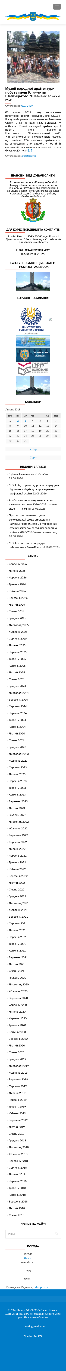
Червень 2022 (18, 855)
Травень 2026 (17, 584)
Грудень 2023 (17, 747)
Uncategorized (29, 156)
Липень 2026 (17, 570)
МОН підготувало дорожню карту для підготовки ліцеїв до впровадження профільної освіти (34, 489)
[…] (30, 150)
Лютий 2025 (17, 672)
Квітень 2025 (17, 665)
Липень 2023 (17, 774)
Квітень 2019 (17, 1113)
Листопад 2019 (19, 1066)
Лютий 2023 (17, 808)
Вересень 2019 (18, 1079)
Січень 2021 (16, 971)
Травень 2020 (17, 1025)
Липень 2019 (17, 1093)
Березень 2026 (18, 598)
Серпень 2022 (18, 842)
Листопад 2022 (19, 821)
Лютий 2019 (17, 1127)
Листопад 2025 (19, 625)
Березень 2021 (18, 957)
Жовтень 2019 (18, 1072)
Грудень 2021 (17, 896)
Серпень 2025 (18, 638)
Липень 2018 (17, 1174)
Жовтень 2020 (18, 991)
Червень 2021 (18, 937)
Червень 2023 (18, 781)
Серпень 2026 (18, 564)
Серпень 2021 (18, 923)
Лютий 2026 (17, 604)
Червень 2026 (18, 577)
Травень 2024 (17, 720)
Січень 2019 (16, 1133)
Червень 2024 (18, 713)
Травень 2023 (17, 787)
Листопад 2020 (19, 984)
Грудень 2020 (17, 977)
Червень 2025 (18, 652)
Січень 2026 (16, 611)
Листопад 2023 (19, 754)
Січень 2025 (16, 679)
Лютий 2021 (17, 964)
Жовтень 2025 (18, 631)
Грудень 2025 (17, 618)
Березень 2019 (18, 1120)
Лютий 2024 (17, 733)
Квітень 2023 (17, 794)
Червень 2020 (18, 1018)
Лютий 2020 (17, 1045)
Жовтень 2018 (18, 1154)
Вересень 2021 (18, 916)
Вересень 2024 (18, 699)
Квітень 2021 (17, 950)
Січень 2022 (16, 889)
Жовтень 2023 (18, 760)
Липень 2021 (17, 930)
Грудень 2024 (17, 686)
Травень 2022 (17, 862)
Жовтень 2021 (18, 910)
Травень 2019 (17, 1106)
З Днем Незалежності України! (28, 474)
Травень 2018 (17, 1188)
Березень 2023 (18, 801)
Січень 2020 (16, 1052)
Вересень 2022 (18, 835)
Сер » (33, 457)
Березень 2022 (18, 876)
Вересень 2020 (18, 998)
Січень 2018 (16, 1215)
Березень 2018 (18, 1201)
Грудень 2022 (17, 815)
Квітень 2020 (17, 1032)
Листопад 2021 (19, 903)
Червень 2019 (18, 1099)
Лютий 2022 (17, 882)
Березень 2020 (18, 1038)
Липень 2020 (17, 1011)
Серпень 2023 (18, 767)
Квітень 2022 (17, 869)
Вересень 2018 (18, 1161)
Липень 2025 (17, 645)
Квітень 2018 (17, 1194)
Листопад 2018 (19, 1147)
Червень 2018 (18, 1181)
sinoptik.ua (42, 1287)
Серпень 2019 (18, 1086)
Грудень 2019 (17, 1059)
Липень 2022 (17, 849)
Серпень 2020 (18, 1005)
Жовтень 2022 (18, 828)
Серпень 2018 (18, 1167)
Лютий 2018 (17, 1208)
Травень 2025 (17, 659)
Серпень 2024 (18, 706)
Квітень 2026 (17, 591)
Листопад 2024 (19, 693)
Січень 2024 (16, 740)
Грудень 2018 (17, 1140)
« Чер (33, 449)
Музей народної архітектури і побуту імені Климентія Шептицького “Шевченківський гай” (32, 94)
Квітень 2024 (17, 726)
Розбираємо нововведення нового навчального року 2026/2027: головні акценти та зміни (33, 504)
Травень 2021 (17, 943)
